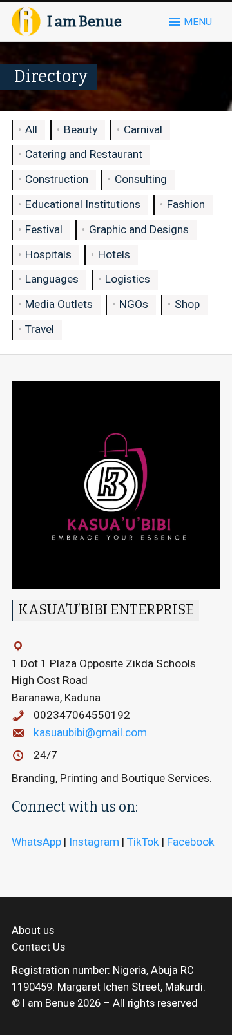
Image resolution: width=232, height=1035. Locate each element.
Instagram (94, 842)
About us (33, 930)
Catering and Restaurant (83, 154)
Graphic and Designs (139, 230)
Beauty (80, 130)
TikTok (143, 842)
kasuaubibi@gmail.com (90, 733)
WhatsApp (36, 842)
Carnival (143, 130)
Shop (187, 304)
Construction (56, 179)
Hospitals (48, 255)
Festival (44, 230)
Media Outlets (59, 304)
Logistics (127, 279)
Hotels (114, 255)
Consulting (141, 179)
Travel (39, 329)
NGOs (133, 304)
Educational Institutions (82, 204)
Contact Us (38, 947)
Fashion (186, 204)
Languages (52, 279)
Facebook (191, 842)
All (31, 130)
